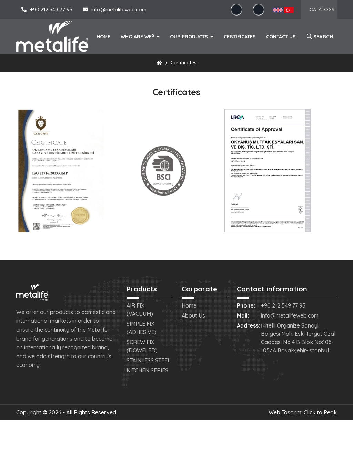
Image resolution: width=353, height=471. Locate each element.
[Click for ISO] (267, 172)
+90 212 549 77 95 (51, 9)
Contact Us (281, 36)
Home (103, 36)
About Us (193, 315)
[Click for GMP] (61, 172)
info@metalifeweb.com (119, 9)
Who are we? (138, 36)
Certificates (240, 36)
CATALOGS (322, 9)
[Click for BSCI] (163, 172)
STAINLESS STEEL (149, 360)
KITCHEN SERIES (147, 370)
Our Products (189, 36)
